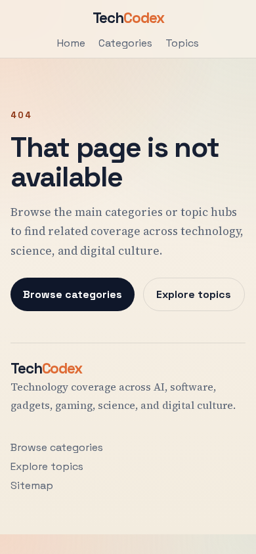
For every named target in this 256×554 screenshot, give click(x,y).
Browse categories (72, 294)
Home (71, 43)
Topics (182, 43)
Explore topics (193, 294)
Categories (125, 43)
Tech (128, 18)
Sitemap (32, 485)
